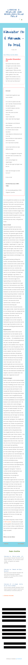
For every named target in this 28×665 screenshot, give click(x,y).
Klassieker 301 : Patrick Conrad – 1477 (13, 556)
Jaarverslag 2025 (6, 613)
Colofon (4, 634)
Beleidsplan (5, 630)
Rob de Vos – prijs (8, 647)
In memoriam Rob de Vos (10, 643)
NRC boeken (8, 522)
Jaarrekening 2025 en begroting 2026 (11, 609)
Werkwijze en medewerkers (9, 626)
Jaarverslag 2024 (6, 620)
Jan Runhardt (19, 658)
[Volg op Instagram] (4, 652)
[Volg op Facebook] (9, 652)
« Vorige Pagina (8, 595)
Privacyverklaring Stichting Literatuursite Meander (13, 637)
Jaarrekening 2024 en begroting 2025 (11, 616)
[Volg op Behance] (7, 652)
